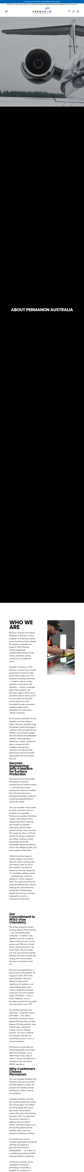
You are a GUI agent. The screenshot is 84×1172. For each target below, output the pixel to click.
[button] (6, 11)
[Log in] (73, 11)
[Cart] (78, 11)
